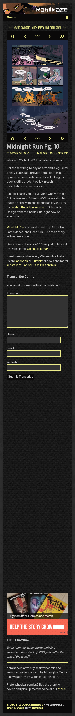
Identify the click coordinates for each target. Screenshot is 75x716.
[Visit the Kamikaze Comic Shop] (37, 606)
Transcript (14, 293)
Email (10, 348)
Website (12, 362)
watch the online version (28, 207)
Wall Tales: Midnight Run (42, 265)
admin (43, 153)
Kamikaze (15, 265)
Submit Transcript (20, 376)
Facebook (21, 261)
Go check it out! (37, 249)
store (61, 689)
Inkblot (37, 708)
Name (11, 334)
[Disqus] (37, 433)
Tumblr (37, 261)
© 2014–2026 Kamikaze (25, 704)
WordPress (15, 708)
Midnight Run (15, 227)
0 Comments (60, 153)
